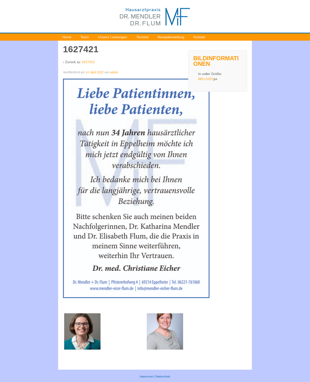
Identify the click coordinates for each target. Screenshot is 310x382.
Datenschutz (162, 376)
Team (84, 37)
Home (66, 37)
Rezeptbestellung (171, 37)
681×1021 (206, 79)
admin (114, 72)
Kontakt (199, 37)
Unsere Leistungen (112, 37)
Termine (142, 37)
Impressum (146, 376)
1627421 (88, 62)
